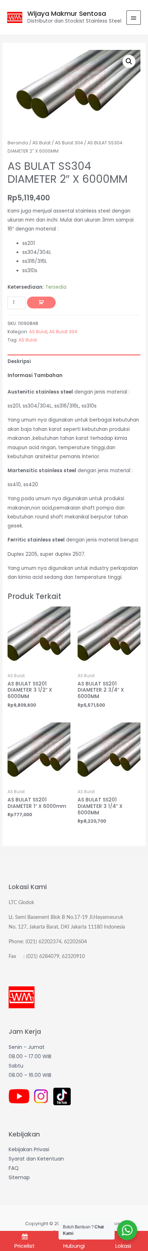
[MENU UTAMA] (133, 17)
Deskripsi (19, 361)
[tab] (74, 361)
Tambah (41, 303)
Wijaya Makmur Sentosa (66, 13)
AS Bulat (41, 143)
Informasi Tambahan (35, 375)
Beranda (18, 143)
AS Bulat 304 (69, 143)
